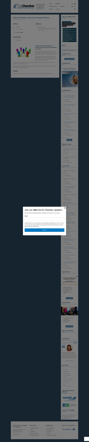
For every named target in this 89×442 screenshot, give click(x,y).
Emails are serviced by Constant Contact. (32, 226)
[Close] (65, 208)
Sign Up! (44, 230)
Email (26, 216)
